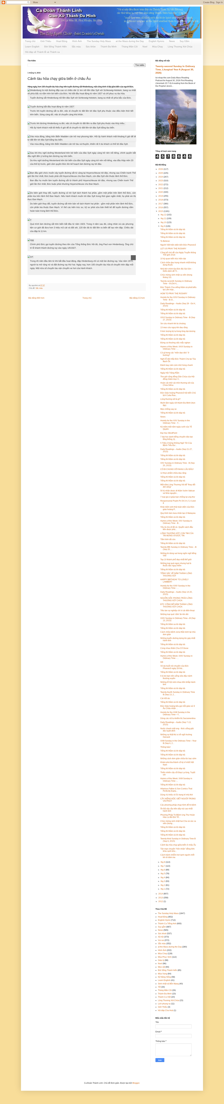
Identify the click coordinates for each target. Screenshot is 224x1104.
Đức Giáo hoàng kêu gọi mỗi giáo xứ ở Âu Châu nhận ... (177, 707)
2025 (160, 173)
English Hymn (164, 920)
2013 (160, 898)
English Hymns (156, 41)
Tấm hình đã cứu (167, 539)
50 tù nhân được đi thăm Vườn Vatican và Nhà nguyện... (177, 492)
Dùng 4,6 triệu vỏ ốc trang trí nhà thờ (176, 795)
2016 (160, 207)
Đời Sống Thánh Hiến (55, 46)
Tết (159, 987)
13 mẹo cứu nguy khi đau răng (174, 327)
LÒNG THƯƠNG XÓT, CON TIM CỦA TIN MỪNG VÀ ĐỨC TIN (176, 534)
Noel (145, 46)
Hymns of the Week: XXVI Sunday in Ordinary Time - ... (176, 347)
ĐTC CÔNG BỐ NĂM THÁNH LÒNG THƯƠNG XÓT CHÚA (176, 605)
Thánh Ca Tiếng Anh (167, 923)
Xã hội (161, 937)
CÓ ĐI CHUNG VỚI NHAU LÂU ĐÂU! (176, 469)
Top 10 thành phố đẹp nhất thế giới (176, 559)
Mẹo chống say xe (168, 409)
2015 (160, 211)
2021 (160, 188)
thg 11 (164, 218)
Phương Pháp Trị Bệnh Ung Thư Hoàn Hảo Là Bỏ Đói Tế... (177, 816)
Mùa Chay (157, 46)
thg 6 (163, 870)
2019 (160, 196)
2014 (160, 894)
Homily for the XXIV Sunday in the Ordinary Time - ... (175, 587)
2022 (160, 184)
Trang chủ (30, 41)
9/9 (161, 662)
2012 (160, 901)
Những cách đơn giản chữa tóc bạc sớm (178, 758)
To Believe (165, 241)
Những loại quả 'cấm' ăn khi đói (174, 614)
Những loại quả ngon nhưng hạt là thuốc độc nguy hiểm (175, 564)
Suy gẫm (162, 927)
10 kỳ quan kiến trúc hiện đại (173, 258)
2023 (160, 180)
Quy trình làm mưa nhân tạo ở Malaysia (177, 513)
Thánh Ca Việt (164, 997)
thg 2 (163, 885)
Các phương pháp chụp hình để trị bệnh (178, 805)
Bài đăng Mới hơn (36, 298)
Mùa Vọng (162, 974)
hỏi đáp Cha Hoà (165, 1010)
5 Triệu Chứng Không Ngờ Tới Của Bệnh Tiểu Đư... (176, 444)
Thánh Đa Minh (109, 46)
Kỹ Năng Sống (164, 977)
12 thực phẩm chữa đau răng (173, 473)
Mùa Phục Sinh (165, 957)
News (172, 41)
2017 (160, 204)
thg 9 (163, 226)
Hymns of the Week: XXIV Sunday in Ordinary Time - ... (176, 657)
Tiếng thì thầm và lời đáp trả (172, 229)
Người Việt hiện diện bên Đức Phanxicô (178, 245)
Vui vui (161, 940)
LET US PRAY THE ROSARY (173, 248)
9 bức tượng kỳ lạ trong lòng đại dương (177, 331)
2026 (160, 169)
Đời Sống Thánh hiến (167, 970)
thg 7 (163, 866)
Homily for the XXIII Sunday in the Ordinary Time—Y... (175, 713)
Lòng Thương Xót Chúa (180, 46)
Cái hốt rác (165, 698)
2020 (160, 192)
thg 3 (163, 881)
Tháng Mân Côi (130, 46)
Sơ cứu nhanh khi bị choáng (173, 323)
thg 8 (163, 862)
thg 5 (163, 873)
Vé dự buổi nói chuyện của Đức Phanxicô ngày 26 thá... (174, 667)
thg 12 (164, 215)
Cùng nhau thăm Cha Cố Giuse (174, 648)
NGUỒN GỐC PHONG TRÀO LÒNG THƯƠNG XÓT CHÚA (176, 599)
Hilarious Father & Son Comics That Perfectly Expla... (176, 790)
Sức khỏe (91, 46)
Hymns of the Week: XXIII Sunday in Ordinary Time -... (176, 779)
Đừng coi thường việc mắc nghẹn (175, 343)
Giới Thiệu (45, 41)
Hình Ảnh (77, 41)
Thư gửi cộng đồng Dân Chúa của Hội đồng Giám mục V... (177, 377)
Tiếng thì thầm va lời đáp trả (172, 624)
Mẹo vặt (161, 967)
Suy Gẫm (184, 41)
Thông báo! (165, 747)
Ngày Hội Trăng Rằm (169, 373)
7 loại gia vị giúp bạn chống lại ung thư (177, 497)
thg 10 (164, 222)
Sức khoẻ (162, 933)
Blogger (135, 1083)
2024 (160, 177)
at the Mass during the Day (130, 41)
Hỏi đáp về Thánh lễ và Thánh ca (42, 52)
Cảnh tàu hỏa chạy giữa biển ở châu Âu (178, 845)
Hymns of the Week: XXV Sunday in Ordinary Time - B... (176, 522)
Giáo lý (161, 960)
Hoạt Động (61, 41)
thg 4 (163, 877)
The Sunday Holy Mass (99, 41)
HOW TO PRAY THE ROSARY (173, 293)
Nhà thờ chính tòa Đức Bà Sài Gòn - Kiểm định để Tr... (176, 270)
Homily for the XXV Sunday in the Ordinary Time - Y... (175, 421)
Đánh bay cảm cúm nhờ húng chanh (176, 365)
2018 (160, 200)
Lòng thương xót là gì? (170, 399)
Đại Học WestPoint (168, 433)
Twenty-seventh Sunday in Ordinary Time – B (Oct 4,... (176, 282)
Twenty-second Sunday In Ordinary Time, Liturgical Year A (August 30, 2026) (175, 69)
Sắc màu (76, 46)
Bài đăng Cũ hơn (137, 298)
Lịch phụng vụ (164, 1004)
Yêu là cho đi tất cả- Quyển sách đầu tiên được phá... (176, 528)
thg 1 (163, 889)
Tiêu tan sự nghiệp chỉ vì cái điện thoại (177, 610)
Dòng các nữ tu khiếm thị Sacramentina (177, 718)
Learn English (32, 46)
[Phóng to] (133, 257)
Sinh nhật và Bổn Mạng (168, 984)
